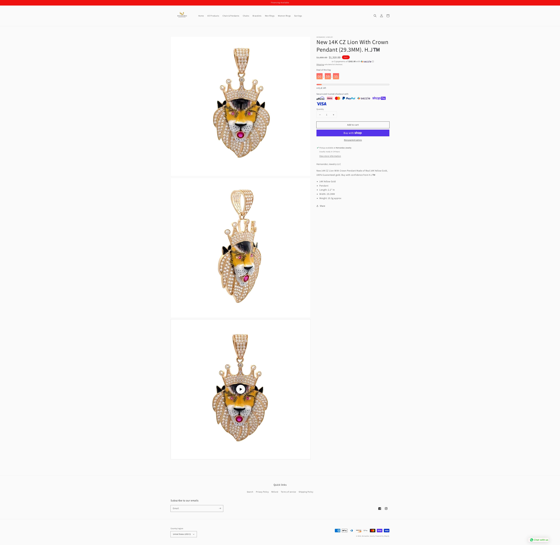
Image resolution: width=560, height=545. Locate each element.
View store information (330, 156)
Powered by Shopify (382, 536)
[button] (375, 16)
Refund (274, 491)
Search (250, 491)
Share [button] (322, 206)
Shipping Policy (306, 491)
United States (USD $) (182, 534)
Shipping (320, 64)
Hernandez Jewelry (368, 536)
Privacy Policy (262, 491)
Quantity (320, 109)
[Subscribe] (220, 508)
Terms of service (288, 491)
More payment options (353, 140)
